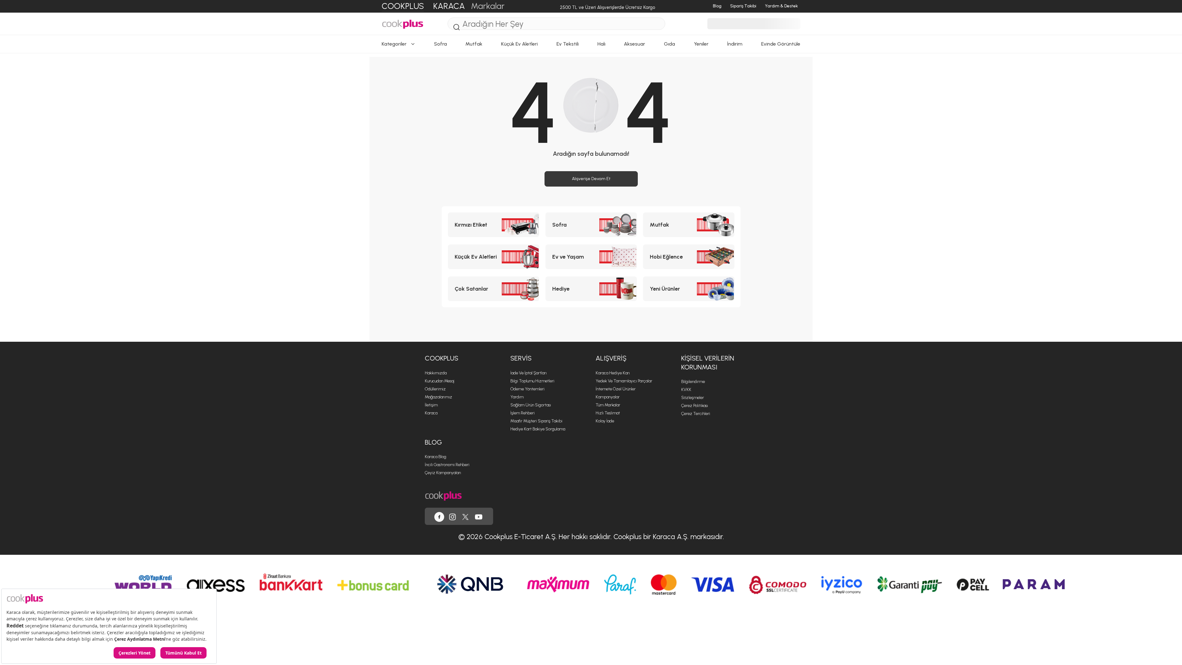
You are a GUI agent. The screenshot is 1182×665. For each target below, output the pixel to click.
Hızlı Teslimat (608, 413)
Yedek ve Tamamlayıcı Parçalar (624, 381)
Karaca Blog (435, 456)
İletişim (431, 405)
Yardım (517, 397)
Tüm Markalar (608, 405)
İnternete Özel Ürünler (616, 389)
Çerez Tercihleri (695, 413)
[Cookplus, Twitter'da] (465, 516)
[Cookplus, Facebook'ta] (439, 516)
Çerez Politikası (694, 405)
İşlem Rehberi (522, 413)
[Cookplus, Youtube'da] (479, 516)
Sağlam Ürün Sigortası (530, 405)
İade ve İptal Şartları (528, 373)
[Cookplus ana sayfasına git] (443, 495)
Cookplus (441, 358)
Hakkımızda (436, 373)
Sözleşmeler (692, 397)
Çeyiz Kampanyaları (443, 472)
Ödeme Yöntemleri (527, 389)
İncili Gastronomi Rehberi (447, 464)
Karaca (431, 413)
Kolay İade (605, 421)
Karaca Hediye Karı (613, 373)
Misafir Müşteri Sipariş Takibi (536, 421)
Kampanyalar (608, 397)
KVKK (686, 389)
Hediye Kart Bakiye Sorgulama (537, 429)
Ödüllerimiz (435, 389)
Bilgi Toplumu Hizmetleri (532, 381)
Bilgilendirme (693, 381)
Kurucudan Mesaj (439, 381)
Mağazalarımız (438, 397)
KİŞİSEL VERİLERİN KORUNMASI (707, 362)
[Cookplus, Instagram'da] (452, 516)
